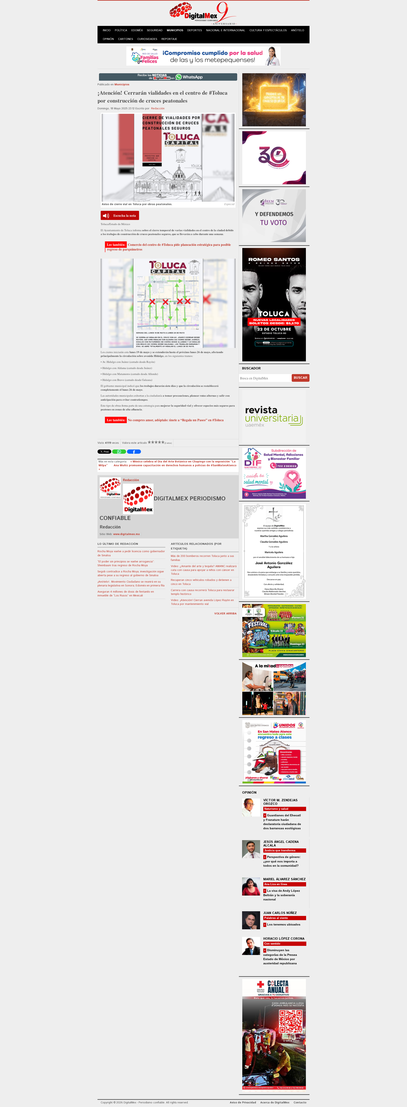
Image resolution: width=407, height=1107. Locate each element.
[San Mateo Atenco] (274, 751)
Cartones (125, 39)
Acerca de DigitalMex (274, 1103)
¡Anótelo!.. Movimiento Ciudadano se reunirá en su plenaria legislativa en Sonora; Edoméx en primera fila (131, 584)
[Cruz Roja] (274, 1035)
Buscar (300, 377)
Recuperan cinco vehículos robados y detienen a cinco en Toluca (201, 582)
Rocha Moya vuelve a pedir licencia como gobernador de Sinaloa (131, 553)
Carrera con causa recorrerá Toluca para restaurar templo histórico (202, 592)
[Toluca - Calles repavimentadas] (274, 688)
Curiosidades (147, 39)
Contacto (300, 1103)
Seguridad (155, 30)
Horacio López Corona (283, 939)
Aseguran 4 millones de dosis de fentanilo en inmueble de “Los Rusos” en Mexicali (126, 594)
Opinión (108, 39)
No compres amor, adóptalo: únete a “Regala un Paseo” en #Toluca (176, 420)
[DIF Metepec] (274, 472)
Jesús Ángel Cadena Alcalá (281, 844)
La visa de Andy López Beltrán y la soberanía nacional (281, 895)
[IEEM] (274, 157)
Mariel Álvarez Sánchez (284, 879)
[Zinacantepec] (274, 630)
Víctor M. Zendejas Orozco (280, 802)
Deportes (194, 30)
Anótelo (297, 30)
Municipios (175, 30)
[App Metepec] (203, 55)
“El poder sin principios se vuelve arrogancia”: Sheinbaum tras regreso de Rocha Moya (126, 564)
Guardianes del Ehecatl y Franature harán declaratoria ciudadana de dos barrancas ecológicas (282, 822)
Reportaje (169, 39)
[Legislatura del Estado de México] (274, 99)
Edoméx (137, 30)
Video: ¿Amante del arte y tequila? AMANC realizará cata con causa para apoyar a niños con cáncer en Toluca (204, 570)
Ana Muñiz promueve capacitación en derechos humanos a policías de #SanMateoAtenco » (167, 467)
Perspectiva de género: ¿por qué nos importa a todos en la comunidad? (282, 861)
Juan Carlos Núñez (280, 913)
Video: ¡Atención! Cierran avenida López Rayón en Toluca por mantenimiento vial (202, 602)
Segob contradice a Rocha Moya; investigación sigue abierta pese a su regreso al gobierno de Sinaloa (131, 573)
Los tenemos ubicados (283, 924)
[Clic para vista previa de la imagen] (168, 158)
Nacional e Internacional (225, 30)
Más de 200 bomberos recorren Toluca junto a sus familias (202, 558)
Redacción (157, 109)
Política (121, 30)
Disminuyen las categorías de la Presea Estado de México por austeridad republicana (280, 956)
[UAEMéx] (274, 416)
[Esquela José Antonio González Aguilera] (274, 551)
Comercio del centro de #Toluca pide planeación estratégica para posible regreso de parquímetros (169, 247)
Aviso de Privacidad (243, 1103)
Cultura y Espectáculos (268, 30)
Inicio (107, 30)
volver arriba (225, 614)
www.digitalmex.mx (126, 534)
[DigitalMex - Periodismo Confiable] (203, 14)
